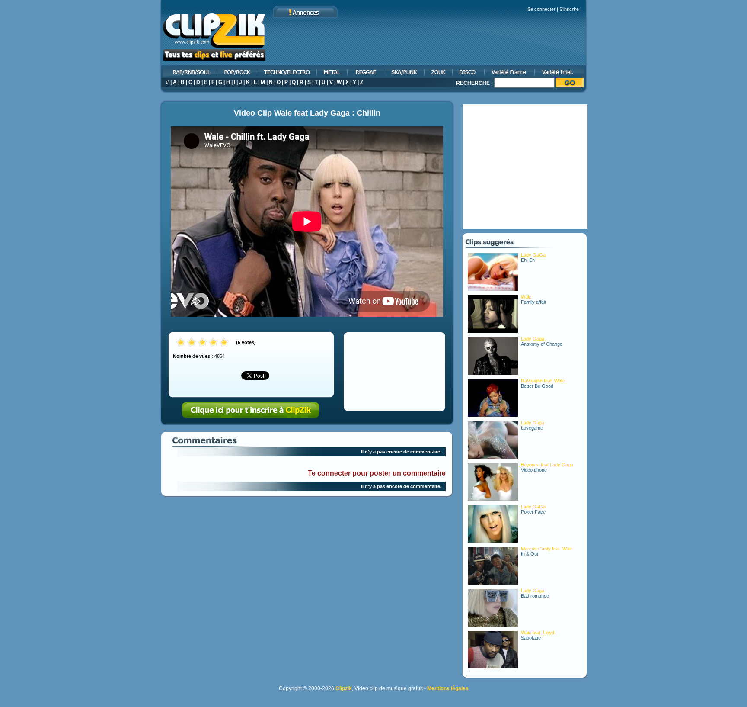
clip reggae (366, 71)
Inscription (250, 410)
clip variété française (510, 71)
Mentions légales (448, 688)
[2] (191, 342)
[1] (181, 342)
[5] (224, 342)
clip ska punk (405, 71)
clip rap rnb (188, 71)
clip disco (469, 71)
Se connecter (541, 9)
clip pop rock (237, 71)
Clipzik (343, 688)
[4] (213, 342)
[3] (202, 342)
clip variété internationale (561, 71)
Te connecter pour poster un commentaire (377, 473)
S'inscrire (569, 9)
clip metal (332, 71)
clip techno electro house (287, 71)
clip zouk (439, 71)
